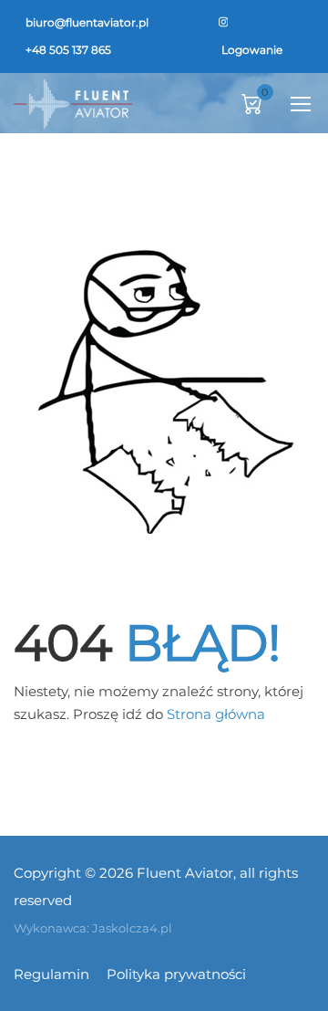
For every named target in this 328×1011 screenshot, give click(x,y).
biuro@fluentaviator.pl (87, 22)
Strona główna (216, 714)
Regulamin (51, 974)
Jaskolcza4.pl (132, 928)
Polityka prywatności (176, 974)
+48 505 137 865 (68, 50)
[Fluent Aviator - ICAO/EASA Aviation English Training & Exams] (73, 103)
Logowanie (251, 50)
